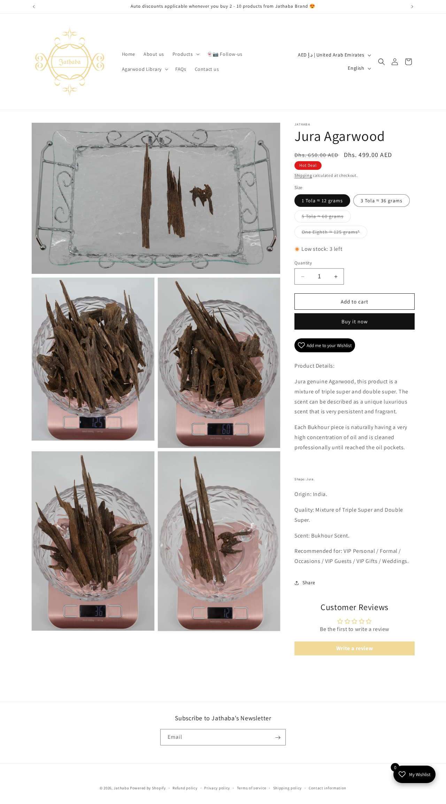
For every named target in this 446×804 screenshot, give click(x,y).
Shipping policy (287, 788)
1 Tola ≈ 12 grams (322, 200)
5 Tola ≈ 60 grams (326, 218)
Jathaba (121, 788)
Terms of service (251, 788)
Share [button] (308, 582)
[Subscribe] (277, 737)
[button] (185, 54)
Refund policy (184, 788)
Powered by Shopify (148, 788)
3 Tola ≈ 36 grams (381, 200)
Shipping (303, 175)
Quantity (303, 263)
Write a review (354, 648)
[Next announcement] (412, 6)
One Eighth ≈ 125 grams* (334, 233)
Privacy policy (217, 788)
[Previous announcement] (33, 6)
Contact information (327, 788)
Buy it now (354, 321)
